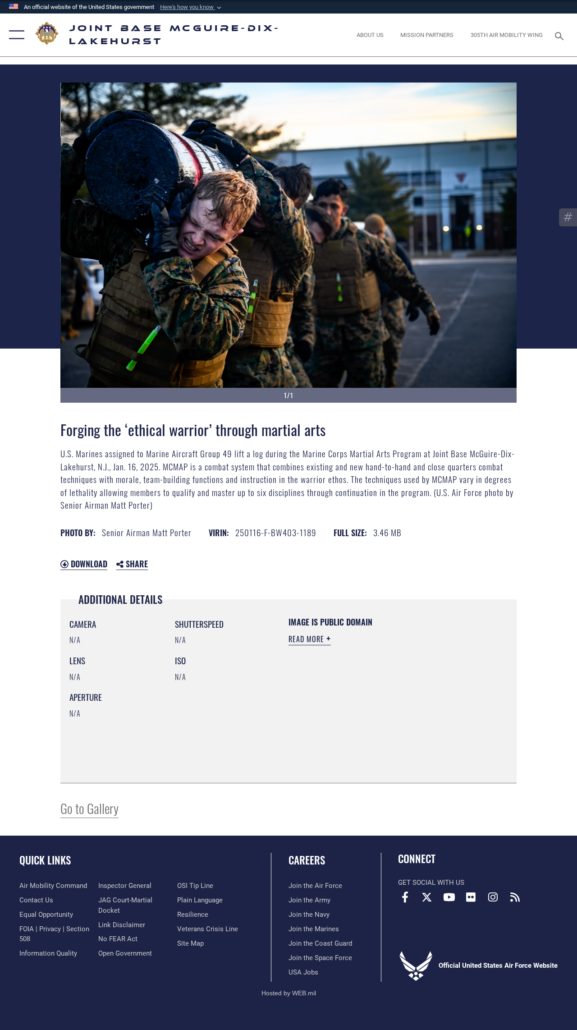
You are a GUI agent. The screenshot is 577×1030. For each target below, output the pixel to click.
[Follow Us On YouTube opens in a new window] (449, 897)
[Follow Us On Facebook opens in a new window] (405, 897)
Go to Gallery (89, 808)
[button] (191, 7)
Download (88, 564)
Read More (307, 639)
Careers (306, 860)
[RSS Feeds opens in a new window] (515, 897)
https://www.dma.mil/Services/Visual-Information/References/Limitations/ (369, 715)
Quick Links (45, 860)
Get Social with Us (431, 882)
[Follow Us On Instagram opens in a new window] (493, 897)
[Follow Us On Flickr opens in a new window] (471, 897)
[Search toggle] (560, 35)
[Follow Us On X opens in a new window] (427, 897)
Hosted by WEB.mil (288, 993)
